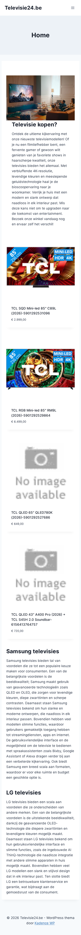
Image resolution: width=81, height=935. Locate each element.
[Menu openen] (72, 8)
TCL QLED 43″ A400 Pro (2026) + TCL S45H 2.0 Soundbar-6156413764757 (38, 619)
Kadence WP (45, 923)
